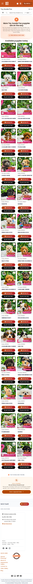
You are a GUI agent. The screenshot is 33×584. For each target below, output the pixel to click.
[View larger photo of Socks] (14, 73)
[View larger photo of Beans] (14, 244)
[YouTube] (6, 548)
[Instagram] (9, 548)
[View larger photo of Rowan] (30, 301)
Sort (28, 13)
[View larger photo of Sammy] (14, 101)
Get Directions (7, 524)
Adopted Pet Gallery (4, 563)
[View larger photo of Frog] (30, 215)
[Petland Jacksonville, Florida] (7, 3)
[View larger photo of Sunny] (30, 45)
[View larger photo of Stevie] (30, 73)
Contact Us (4, 566)
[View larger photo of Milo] (30, 415)
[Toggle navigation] (2, 3)
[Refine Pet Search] (3, 13)
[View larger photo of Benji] (30, 158)
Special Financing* (3, 557)
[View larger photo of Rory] (30, 272)
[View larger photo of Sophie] (14, 130)
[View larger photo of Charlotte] (14, 358)
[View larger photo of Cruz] (14, 386)
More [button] (31, 9)
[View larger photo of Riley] (14, 301)
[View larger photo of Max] (14, 415)
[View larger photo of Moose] (14, 443)
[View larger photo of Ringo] (14, 329)
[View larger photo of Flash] (14, 215)
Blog (2, 570)
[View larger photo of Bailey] (30, 244)
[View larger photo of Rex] (30, 329)
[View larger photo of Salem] (14, 158)
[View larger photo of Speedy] (30, 101)
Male (5, 88)
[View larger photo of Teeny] (30, 443)
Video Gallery (4, 568)
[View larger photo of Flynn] (14, 272)
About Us (3, 560)
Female (6, 59)
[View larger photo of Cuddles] (30, 358)
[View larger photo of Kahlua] (30, 386)
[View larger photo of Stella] (14, 45)
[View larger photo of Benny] (14, 187)
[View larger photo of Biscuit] (30, 187)
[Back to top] (31, 504)
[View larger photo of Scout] (30, 130)
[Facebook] (3, 548)
